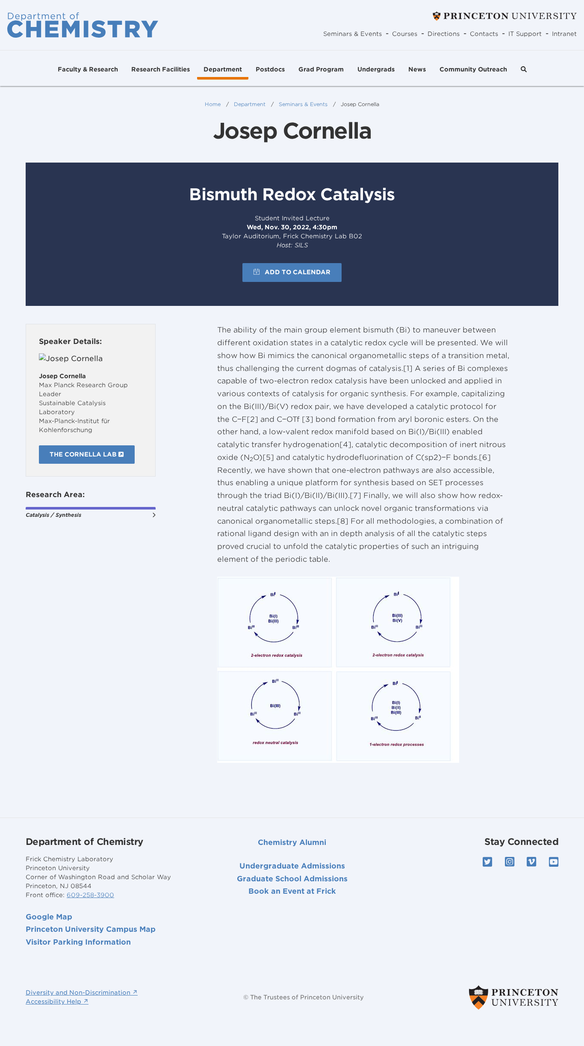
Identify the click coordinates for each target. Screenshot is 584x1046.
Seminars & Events (352, 33)
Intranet (564, 33)
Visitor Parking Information (78, 942)
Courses (404, 33)
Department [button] (223, 69)
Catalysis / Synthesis (53, 515)
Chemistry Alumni (292, 842)
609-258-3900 (90, 895)
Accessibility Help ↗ (57, 1001)
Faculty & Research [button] (88, 69)
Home (213, 104)
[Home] (82, 24)
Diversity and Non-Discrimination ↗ (82, 992)
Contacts (484, 33)
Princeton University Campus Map (91, 929)
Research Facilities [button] (160, 69)
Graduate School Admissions (292, 878)
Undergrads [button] (376, 69)
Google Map (49, 917)
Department (249, 104)
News (417, 69)
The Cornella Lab (84, 454)
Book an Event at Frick (292, 891)
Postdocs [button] (270, 69)
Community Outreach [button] (473, 69)
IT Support (525, 33)
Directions (444, 33)
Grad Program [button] (321, 69)
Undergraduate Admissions (292, 866)
